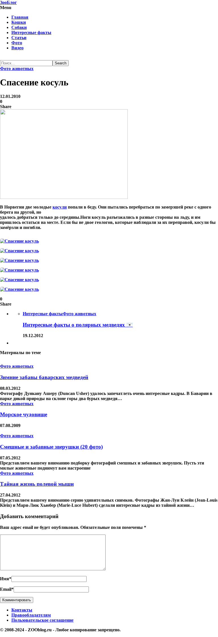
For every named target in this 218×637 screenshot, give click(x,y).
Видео (17, 47)
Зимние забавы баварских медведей (44, 377)
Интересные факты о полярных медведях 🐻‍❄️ (78, 325)
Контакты (21, 609)
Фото (16, 42)
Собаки (19, 27)
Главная (19, 17)
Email (7, 589)
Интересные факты (31, 32)
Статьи (18, 37)
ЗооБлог (8, 2)
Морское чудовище (23, 414)
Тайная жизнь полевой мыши (37, 484)
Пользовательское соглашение (42, 620)
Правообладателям (31, 615)
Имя (5, 578)
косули (60, 207)
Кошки (18, 22)
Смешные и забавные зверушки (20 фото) (51, 447)
